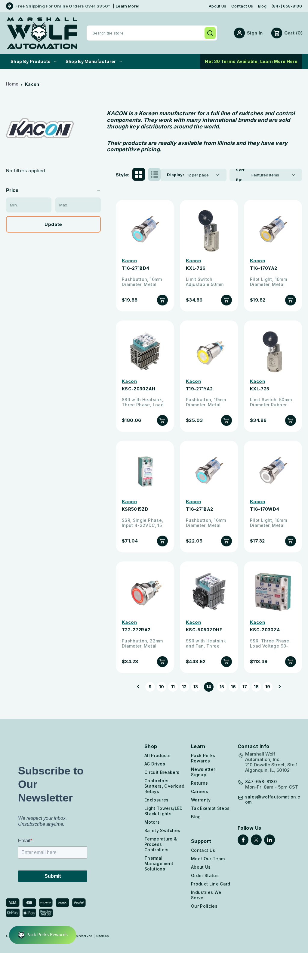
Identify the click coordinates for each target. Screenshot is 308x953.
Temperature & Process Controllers (160, 844)
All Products (157, 755)
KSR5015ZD (135, 509)
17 (244, 686)
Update (53, 224)
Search (210, 33)
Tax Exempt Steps (210, 808)
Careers (199, 791)
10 (161, 686)
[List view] (154, 175)
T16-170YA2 (263, 268)
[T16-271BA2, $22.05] (209, 471)
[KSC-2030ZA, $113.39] (273, 592)
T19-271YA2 (199, 388)
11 (173, 686)
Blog (262, 6)
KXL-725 (259, 388)
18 (256, 686)
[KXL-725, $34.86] (273, 351)
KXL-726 (195, 268)
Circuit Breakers (162, 772)
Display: (175, 174)
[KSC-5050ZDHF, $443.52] (209, 592)
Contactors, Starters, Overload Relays (164, 786)
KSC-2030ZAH (139, 388)
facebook (243, 839)
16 (233, 686)
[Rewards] (42, 935)
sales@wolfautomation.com (272, 799)
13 (195, 686)
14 (208, 686)
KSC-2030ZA (265, 629)
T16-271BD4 (135, 268)
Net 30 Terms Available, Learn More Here (251, 61)
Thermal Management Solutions (159, 863)
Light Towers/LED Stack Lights (163, 811)
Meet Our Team (208, 858)
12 (184, 686)
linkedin (269, 839)
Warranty (201, 799)
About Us (217, 6)
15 (222, 686)
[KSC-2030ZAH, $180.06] (145, 351)
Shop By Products (31, 61)
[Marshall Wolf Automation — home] (42, 33)
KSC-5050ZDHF (204, 629)
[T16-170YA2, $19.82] (273, 230)
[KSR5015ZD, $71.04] (145, 471)
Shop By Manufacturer (91, 61)
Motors (152, 822)
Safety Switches (162, 830)
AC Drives (154, 763)
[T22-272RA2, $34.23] (145, 592)
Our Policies (204, 906)
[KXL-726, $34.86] (209, 230)
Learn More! (128, 6)
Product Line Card (210, 883)
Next (278, 687)
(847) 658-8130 (286, 6)
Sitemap (102, 936)
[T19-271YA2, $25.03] (209, 351)
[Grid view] (138, 175)
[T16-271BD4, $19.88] (145, 230)
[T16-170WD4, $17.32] (273, 471)
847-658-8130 (261, 781)
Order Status (205, 875)
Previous (139, 687)
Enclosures (156, 799)
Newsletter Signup (203, 772)
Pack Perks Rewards (203, 758)
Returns (199, 783)
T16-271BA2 (199, 509)
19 (267, 686)
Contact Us (242, 6)
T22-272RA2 (136, 629)
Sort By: (240, 174)
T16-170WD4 (264, 509)
